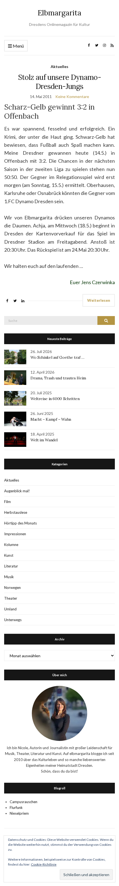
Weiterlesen (98, 300)
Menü (18, 45)
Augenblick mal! (17, 491)
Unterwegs (13, 620)
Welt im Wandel (44, 439)
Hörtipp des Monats (20, 523)
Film (7, 501)
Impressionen (15, 534)
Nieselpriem (19, 813)
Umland (10, 609)
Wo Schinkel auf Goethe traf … (57, 357)
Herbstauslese (15, 512)
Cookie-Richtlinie (43, 864)
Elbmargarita (59, 12)
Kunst (8, 555)
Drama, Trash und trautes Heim (58, 378)
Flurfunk (16, 807)
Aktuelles (59, 66)
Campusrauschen (23, 802)
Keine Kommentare (72, 96)
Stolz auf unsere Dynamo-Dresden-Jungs (59, 82)
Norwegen (12, 587)
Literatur (11, 566)
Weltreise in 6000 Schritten (55, 398)
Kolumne (11, 544)
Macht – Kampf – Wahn (50, 419)
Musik (9, 577)
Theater (10, 598)
